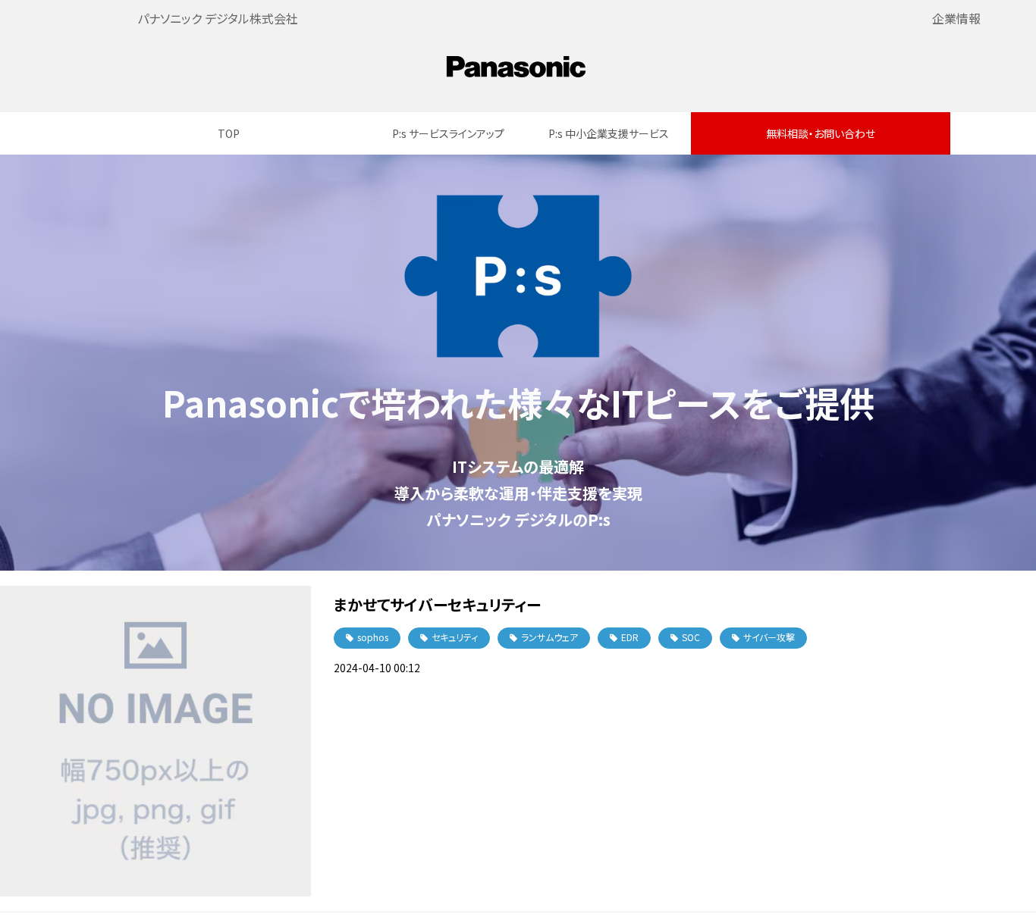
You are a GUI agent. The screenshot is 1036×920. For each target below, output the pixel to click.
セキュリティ (455, 637)
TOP (229, 133)
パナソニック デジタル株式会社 (217, 18)
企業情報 (956, 18)
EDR (630, 637)
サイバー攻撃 (769, 637)
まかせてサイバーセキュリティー (437, 604)
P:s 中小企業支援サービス (608, 133)
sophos (372, 637)
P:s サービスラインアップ (448, 133)
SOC (691, 637)
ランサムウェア (549, 637)
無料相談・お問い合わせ (820, 133)
